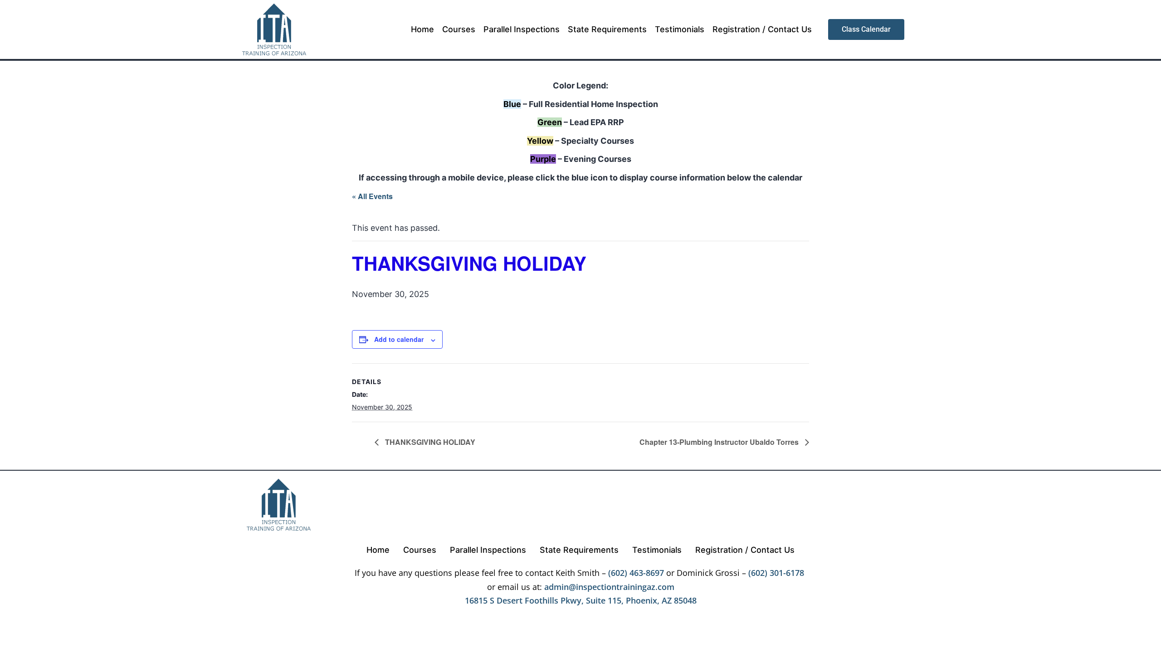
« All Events (372, 196)
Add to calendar (399, 339)
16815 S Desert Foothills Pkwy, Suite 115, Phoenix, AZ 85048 (581, 600)
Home (422, 29)
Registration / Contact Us (762, 29)
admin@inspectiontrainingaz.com (609, 586)
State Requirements (607, 29)
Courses (458, 29)
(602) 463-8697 (636, 572)
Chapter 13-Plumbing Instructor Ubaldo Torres (719, 442)
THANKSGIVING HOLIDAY (429, 442)
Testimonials (679, 29)
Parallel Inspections (521, 29)
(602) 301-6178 (776, 572)
